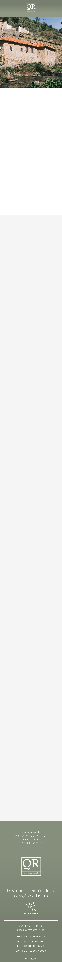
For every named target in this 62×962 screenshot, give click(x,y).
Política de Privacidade (31, 941)
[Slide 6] (43, 806)
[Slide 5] (38, 806)
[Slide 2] (33, 83)
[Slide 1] (28, 83)
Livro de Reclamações (31, 951)
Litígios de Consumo (31, 946)
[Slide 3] (28, 806)
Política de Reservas (31, 936)
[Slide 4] (33, 806)
